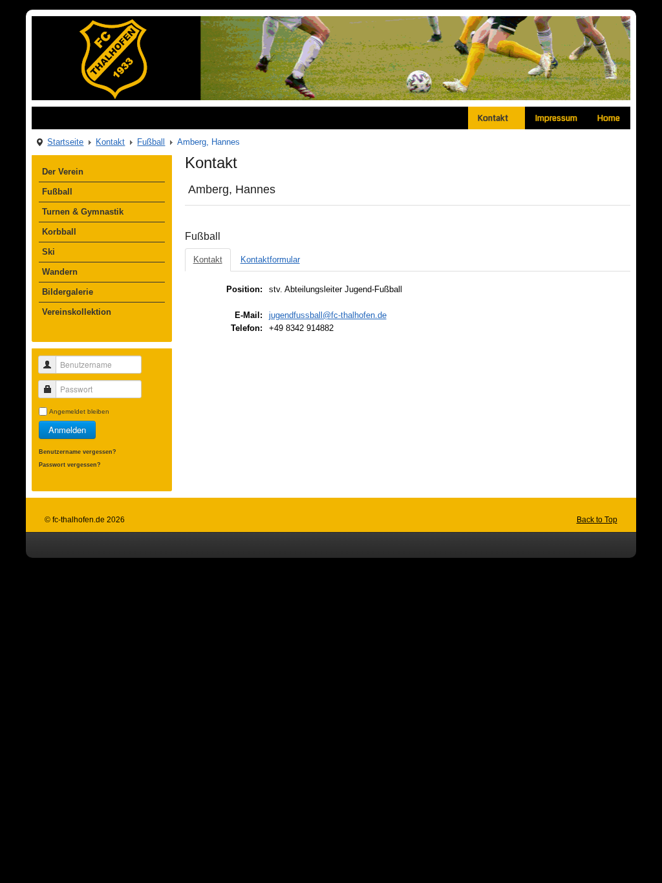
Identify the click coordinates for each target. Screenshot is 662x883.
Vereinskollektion (76, 312)
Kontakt (493, 118)
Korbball (59, 232)
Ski (48, 252)
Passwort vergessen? (70, 464)
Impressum (556, 118)
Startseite (65, 142)
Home (608, 118)
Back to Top (597, 519)
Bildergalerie (67, 292)
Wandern (60, 272)
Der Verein (62, 171)
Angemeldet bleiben (79, 411)
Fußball (151, 142)
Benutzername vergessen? (77, 451)
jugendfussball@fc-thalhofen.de (328, 315)
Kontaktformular (270, 259)
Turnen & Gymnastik (82, 212)
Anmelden (67, 429)
